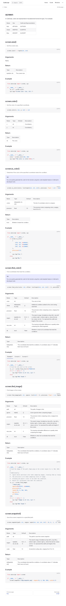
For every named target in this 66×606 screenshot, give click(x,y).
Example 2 (17, 356)
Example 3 (25, 356)
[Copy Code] (58, 50)
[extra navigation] (62, 2)
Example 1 (10, 356)
